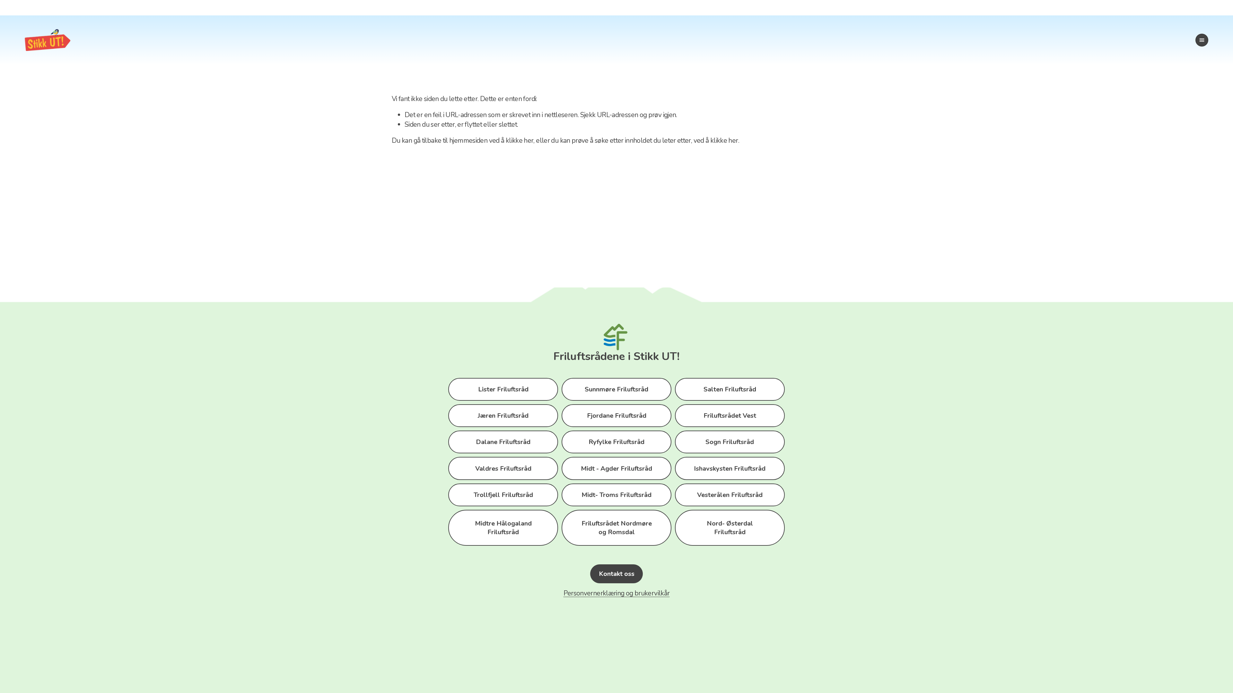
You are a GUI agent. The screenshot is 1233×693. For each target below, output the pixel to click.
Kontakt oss (616, 573)
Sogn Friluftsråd (729, 442)
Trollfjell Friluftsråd (503, 495)
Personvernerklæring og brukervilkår (617, 593)
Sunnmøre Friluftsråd (616, 389)
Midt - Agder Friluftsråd (616, 468)
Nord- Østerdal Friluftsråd (730, 527)
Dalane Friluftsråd (503, 442)
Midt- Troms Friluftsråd (616, 495)
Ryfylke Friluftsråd (616, 442)
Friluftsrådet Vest (730, 415)
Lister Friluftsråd (503, 389)
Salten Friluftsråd (730, 389)
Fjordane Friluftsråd (616, 415)
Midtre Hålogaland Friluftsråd (503, 527)
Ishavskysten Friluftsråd (729, 468)
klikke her (520, 140)
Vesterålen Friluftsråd (730, 495)
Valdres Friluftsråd (503, 468)
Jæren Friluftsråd (503, 415)
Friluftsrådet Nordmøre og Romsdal (617, 527)
